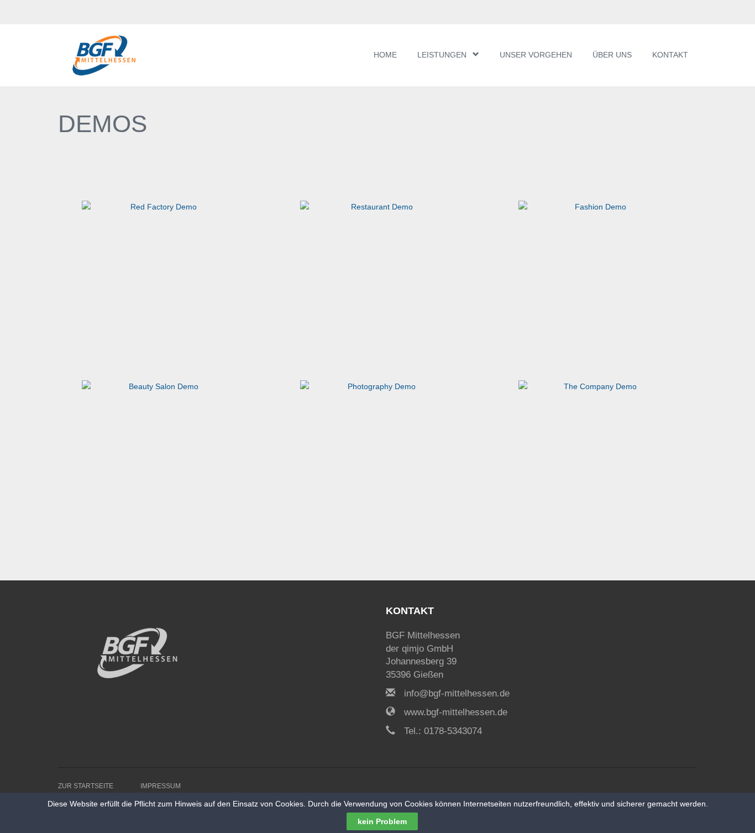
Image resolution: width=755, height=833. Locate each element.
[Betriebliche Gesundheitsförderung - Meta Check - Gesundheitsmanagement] (124, 55)
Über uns (612, 54)
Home (385, 54)
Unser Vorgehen (536, 54)
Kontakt (670, 54)
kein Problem (382, 821)
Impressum (160, 786)
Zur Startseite (85, 786)
